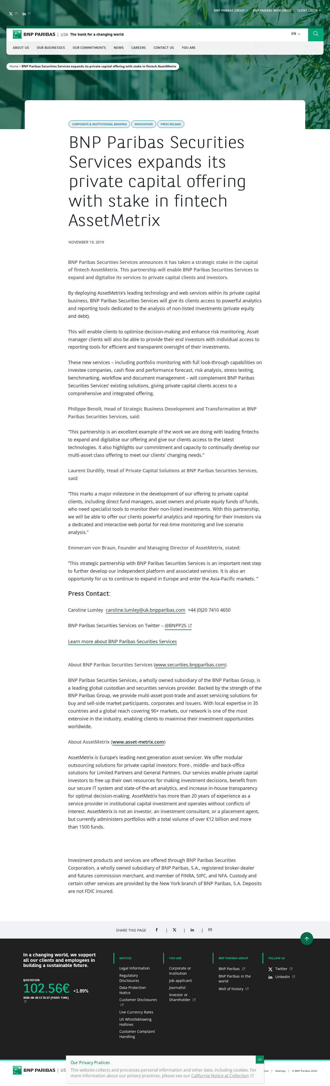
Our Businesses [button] (51, 48)
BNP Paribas (230, 968)
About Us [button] (21, 48)
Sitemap (280, 1071)
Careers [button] (138, 48)
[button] (295, 34)
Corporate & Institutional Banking (99, 124)
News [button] (119, 48)
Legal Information (134, 968)
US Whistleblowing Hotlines (135, 1022)
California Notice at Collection (220, 1076)
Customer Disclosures (138, 999)
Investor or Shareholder (180, 997)
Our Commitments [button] (89, 48)
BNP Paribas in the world (235, 979)
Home (14, 66)
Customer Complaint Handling (137, 1034)
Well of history (231, 988)
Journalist (177, 987)
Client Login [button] (308, 10)
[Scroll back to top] (306, 938)
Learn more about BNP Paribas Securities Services (122, 641)
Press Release (171, 124)
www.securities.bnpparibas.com (190, 665)
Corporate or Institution (180, 971)
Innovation (144, 124)
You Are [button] (189, 48)
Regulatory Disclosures (129, 978)
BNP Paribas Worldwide (272, 10)
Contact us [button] (164, 48)
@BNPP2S (175, 625)
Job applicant (180, 980)
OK (260, 1059)
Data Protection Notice (132, 990)
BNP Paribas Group (229, 10)
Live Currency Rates (136, 1012)
